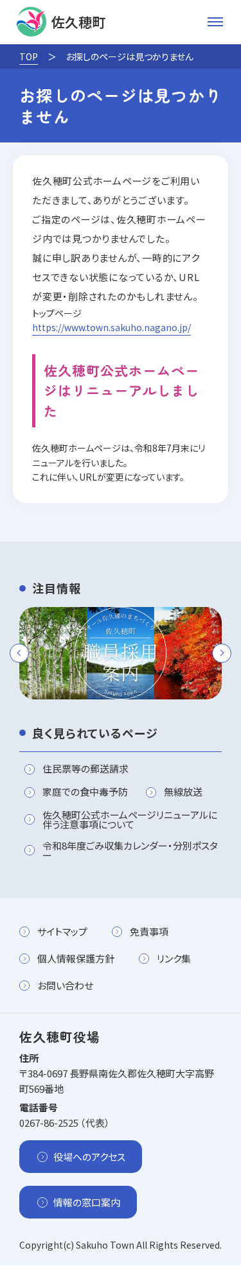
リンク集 (174, 958)
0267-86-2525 (48, 1122)
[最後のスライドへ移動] (19, 653)
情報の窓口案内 (86, 1202)
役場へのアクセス (89, 1156)
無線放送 (183, 792)
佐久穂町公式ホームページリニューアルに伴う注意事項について (129, 819)
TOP (28, 56)
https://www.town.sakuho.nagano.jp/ (111, 327)
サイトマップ (62, 931)
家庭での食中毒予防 (85, 792)
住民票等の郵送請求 (85, 769)
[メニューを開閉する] (215, 22)
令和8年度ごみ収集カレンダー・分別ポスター (130, 850)
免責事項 (149, 931)
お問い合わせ (65, 985)
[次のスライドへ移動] (221, 653)
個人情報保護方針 (75, 958)
